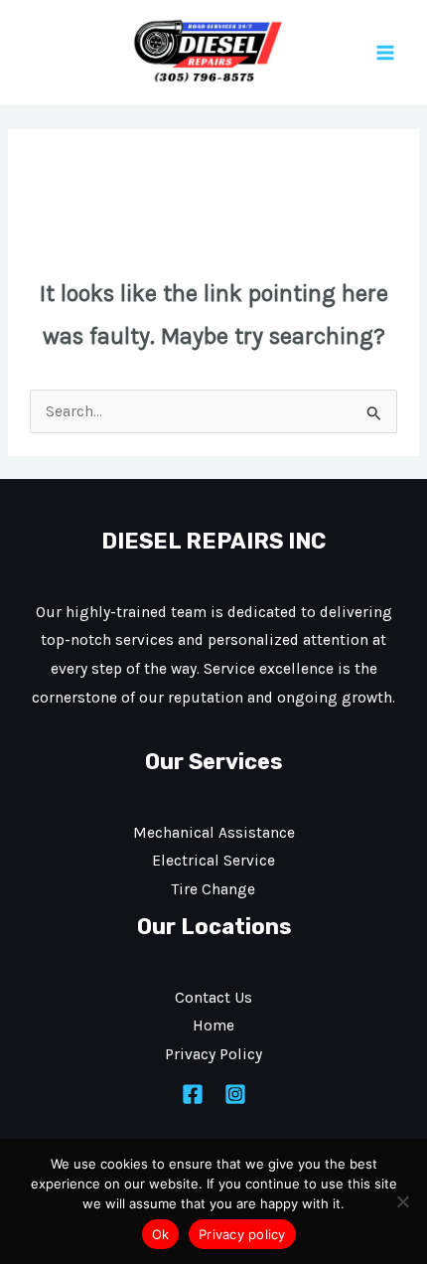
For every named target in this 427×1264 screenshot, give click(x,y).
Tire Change (213, 889)
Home (213, 1025)
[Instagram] (235, 1094)
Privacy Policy (213, 1054)
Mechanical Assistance (214, 833)
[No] (402, 1201)
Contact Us (213, 998)
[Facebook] (193, 1094)
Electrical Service (213, 860)
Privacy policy (242, 1234)
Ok (161, 1234)
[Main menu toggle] (385, 52)
